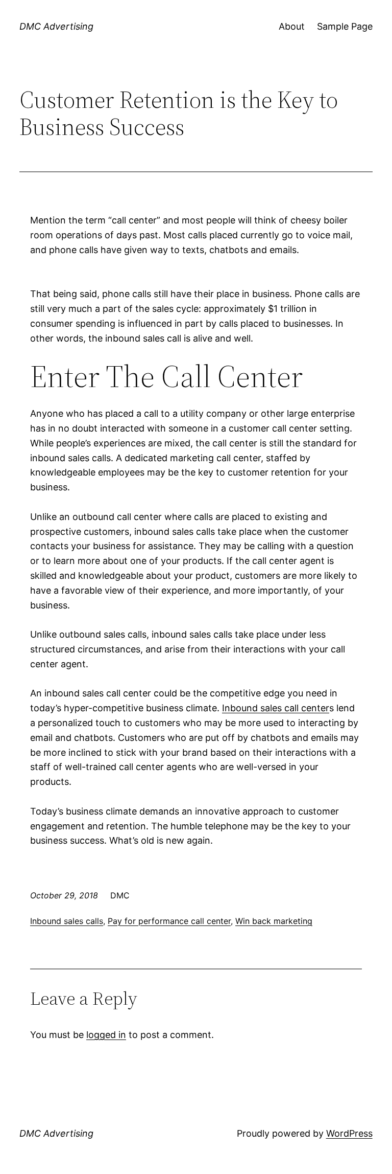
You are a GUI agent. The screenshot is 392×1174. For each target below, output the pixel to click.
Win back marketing (273, 921)
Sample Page (345, 26)
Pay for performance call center (169, 921)
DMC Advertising (56, 26)
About (292, 26)
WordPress (349, 1133)
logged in (106, 1034)
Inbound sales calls (66, 921)
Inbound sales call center (275, 708)
